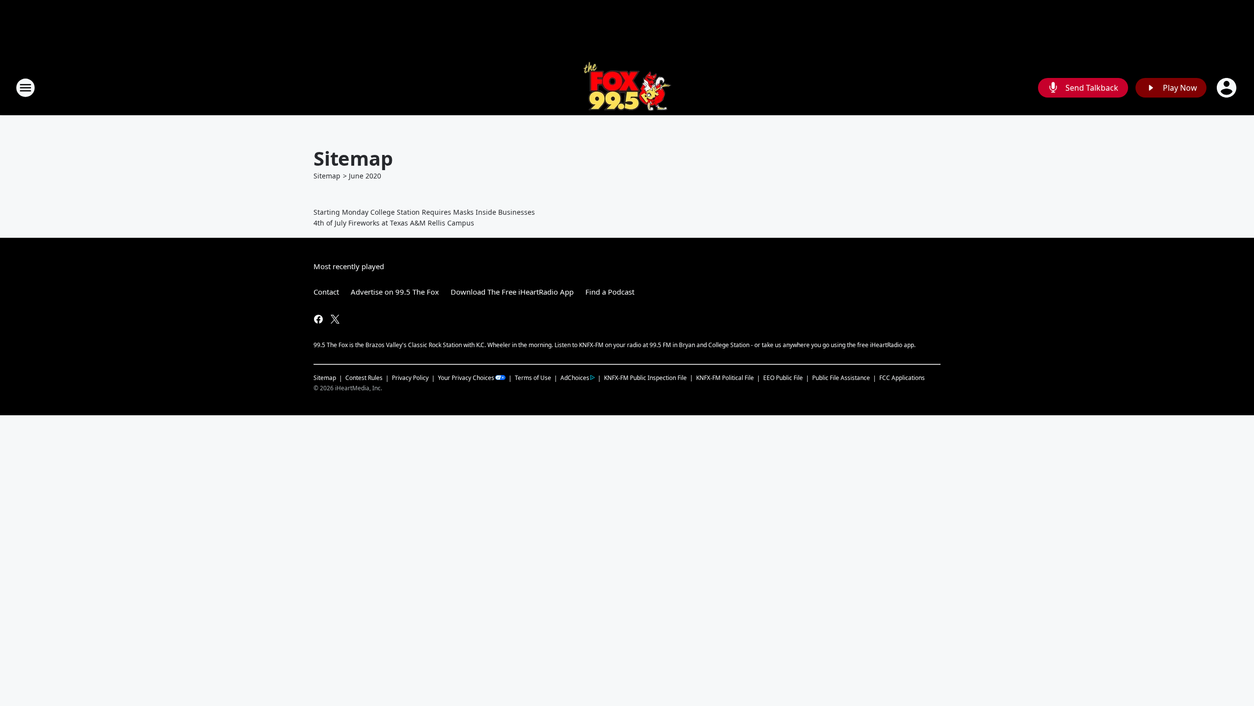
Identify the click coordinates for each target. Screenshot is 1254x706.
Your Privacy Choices (466, 378)
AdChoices (574, 378)
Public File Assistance (841, 378)
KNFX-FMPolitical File (725, 378)
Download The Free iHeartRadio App (512, 292)
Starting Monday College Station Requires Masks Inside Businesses (424, 212)
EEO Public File (783, 378)
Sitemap (327, 175)
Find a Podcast (609, 292)
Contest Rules (364, 378)
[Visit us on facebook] (318, 319)
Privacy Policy (410, 378)
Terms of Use (533, 378)
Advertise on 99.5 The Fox (395, 292)
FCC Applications (902, 377)
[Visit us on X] (335, 319)
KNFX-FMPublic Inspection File (645, 377)
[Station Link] (627, 87)
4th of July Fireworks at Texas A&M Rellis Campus (394, 222)
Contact (326, 292)
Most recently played (349, 266)
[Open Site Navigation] (25, 88)
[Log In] (1227, 88)
